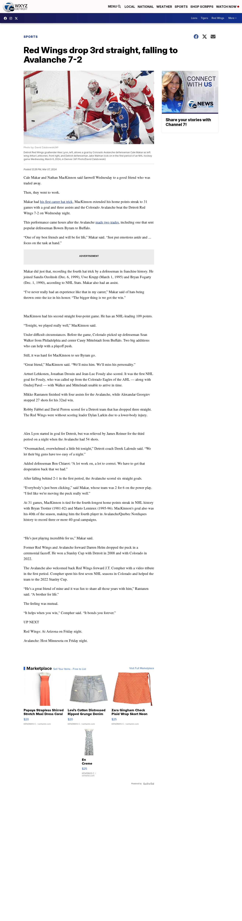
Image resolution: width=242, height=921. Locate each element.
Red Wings (218, 18)
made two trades (107, 222)
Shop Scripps (201, 7)
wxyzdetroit (6, 18)
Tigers (204, 18)
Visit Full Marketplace (141, 668)
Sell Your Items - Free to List (69, 669)
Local (130, 7)
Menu (113, 6)
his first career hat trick (56, 201)
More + (232, 18)
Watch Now (226, 7)
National (146, 7)
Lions (194, 18)
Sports (181, 7)
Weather (164, 7)
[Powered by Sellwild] (148, 783)
